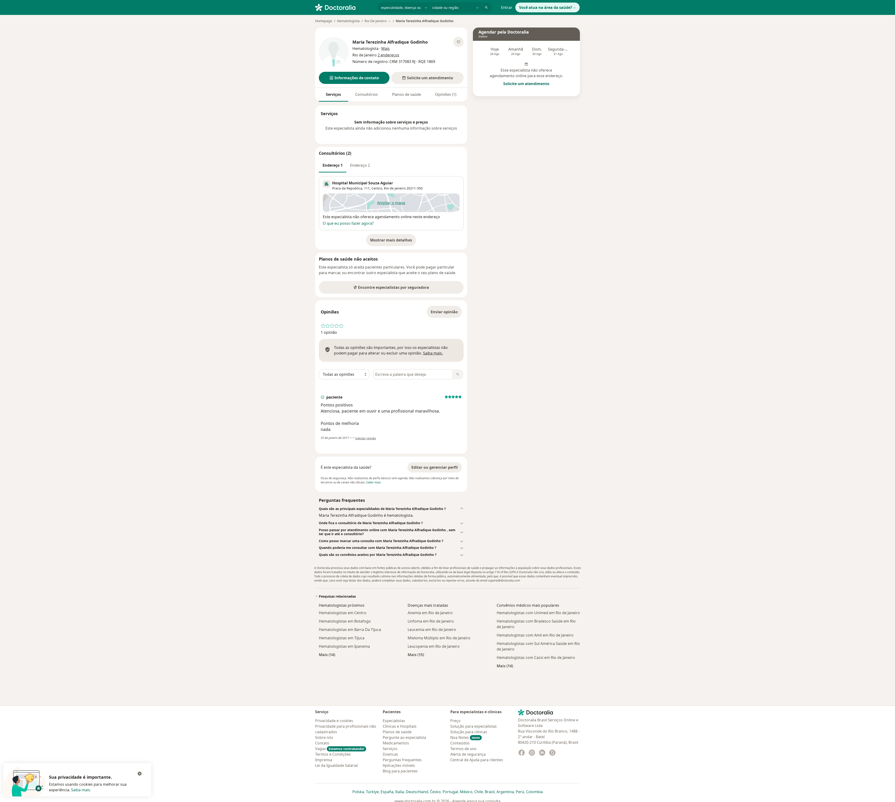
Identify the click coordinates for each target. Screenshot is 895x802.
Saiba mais (80, 789)
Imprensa (323, 759)
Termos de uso (463, 748)
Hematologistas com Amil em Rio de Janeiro (535, 635)
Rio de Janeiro (395, 188)
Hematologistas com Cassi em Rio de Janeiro (536, 657)
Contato (322, 743)
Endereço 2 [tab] (360, 165)
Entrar (506, 7)
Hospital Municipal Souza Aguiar (362, 183)
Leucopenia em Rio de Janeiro (434, 646)
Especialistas (394, 720)
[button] (354, 78)
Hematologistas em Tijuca (342, 637)
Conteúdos (460, 743)
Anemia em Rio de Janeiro (430, 612)
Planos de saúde (406, 94)
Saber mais (373, 482)
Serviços (333, 94)
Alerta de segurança (468, 754)
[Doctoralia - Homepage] (344, 7)
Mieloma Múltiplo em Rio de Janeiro (439, 637)
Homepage (323, 21)
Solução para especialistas (473, 726)
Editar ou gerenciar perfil (434, 467)
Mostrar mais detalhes (393, 241)
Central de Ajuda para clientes (476, 759)
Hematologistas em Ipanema (344, 646)
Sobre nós (324, 737)
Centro (377, 188)
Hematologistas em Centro (342, 612)
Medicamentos (396, 743)
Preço (455, 720)
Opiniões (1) (445, 94)
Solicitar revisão (365, 438)
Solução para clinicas (468, 731)
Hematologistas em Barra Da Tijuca (350, 629)
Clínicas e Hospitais (400, 726)
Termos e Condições (333, 754)
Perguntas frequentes (402, 759)
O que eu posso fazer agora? (348, 223)
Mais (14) (327, 654)
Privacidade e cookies (334, 720)
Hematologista (348, 21)
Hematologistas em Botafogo (345, 621)
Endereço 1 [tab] (333, 165)
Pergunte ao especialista (404, 737)
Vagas (339, 748)
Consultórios (366, 94)
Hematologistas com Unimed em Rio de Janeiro (538, 612)
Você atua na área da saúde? (545, 7)
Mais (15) (416, 654)
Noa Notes (465, 737)
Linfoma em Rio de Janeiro (431, 621)
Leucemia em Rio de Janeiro (432, 629)
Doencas (390, 754)
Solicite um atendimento (526, 83)
